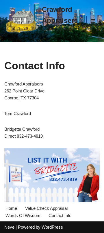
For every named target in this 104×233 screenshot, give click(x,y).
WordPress (52, 227)
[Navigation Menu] (93, 21)
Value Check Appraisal (46, 208)
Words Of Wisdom (22, 215)
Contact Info (60, 215)
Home (11, 208)
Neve (9, 227)
